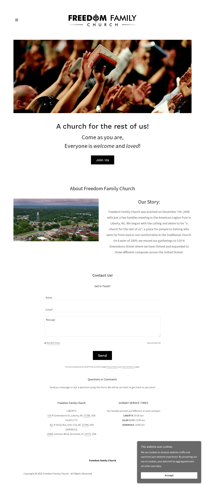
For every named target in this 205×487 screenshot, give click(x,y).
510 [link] (49, 415)
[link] (102, 19)
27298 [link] (87, 415)
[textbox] (102, 296)
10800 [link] (50, 434)
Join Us (102, 160)
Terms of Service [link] (128, 367)
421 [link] (51, 424)
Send (102, 356)
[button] (16, 20)
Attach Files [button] (53, 342)
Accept (169, 475)
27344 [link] (85, 424)
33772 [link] (87, 434)
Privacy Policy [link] (112, 367)
